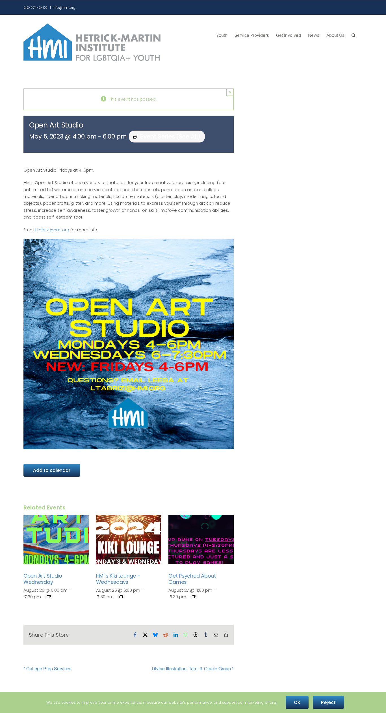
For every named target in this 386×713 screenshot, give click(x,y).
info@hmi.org (64, 7)
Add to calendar (51, 470)
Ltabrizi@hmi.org (52, 230)
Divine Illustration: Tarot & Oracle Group (191, 668)
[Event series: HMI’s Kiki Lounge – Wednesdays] (121, 596)
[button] (353, 35)
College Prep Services (48, 668)
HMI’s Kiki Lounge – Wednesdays (118, 578)
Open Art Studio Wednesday (42, 578)
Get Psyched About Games (192, 578)
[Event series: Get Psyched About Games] (194, 596)
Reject (328, 702)
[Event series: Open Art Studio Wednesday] (49, 596)
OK (297, 702)
